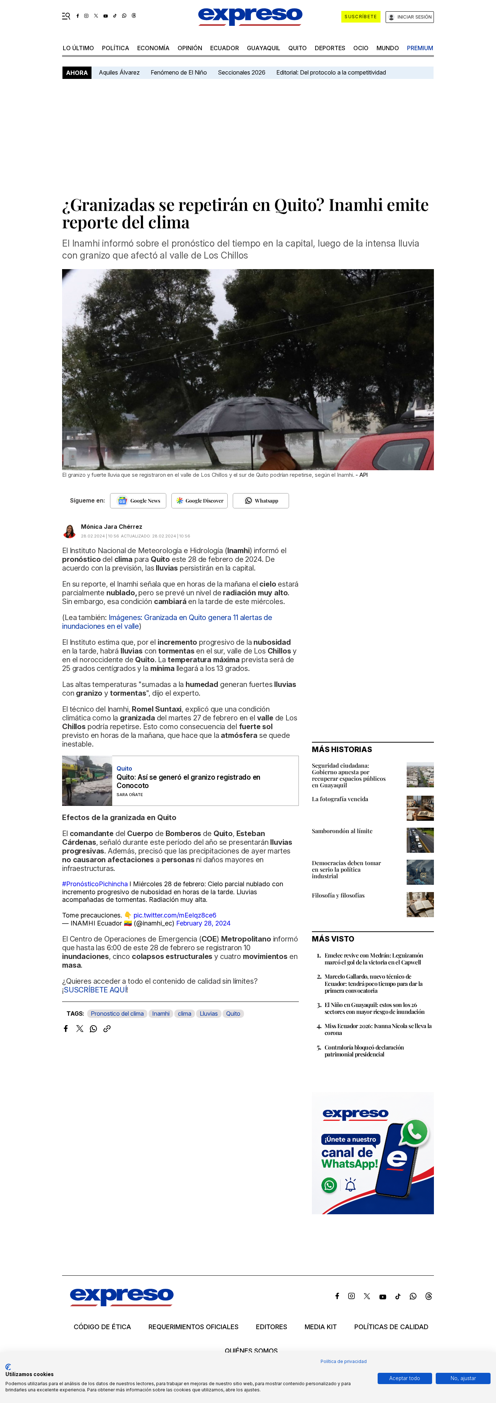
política (115, 48)
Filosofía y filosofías (338, 895)
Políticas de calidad (391, 1327)
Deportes (330, 48)
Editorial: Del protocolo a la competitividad (331, 72)
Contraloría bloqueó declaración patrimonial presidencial (364, 1050)
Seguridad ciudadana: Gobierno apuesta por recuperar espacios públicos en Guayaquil (349, 775)
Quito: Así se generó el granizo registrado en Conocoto (188, 781)
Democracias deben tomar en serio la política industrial (346, 869)
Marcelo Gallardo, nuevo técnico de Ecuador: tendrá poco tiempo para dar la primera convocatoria (374, 983)
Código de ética (102, 1327)
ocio (361, 48)
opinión (190, 48)
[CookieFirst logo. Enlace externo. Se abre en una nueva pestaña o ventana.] (8, 1367)
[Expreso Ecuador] (122, 1304)
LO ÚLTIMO (78, 48)
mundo (388, 48)
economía (153, 48)
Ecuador (224, 48)
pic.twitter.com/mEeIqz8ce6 (175, 915)
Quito (233, 1013)
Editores (271, 1327)
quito (297, 48)
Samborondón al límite (342, 831)
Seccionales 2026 (241, 72)
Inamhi (161, 1013)
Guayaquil (263, 48)
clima (184, 1013)
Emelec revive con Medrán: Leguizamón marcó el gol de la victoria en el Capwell (374, 958)
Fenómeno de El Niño (179, 72)
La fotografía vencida (340, 799)
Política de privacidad (344, 1361)
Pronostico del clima (117, 1013)
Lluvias (209, 1013)
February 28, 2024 (203, 923)
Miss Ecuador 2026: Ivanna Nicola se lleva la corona (378, 1029)
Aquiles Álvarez (119, 72)
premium (420, 48)
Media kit (321, 1327)
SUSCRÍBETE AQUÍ (95, 990)
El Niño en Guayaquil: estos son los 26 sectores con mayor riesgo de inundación (375, 1008)
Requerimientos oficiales (194, 1327)
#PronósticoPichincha (95, 884)
